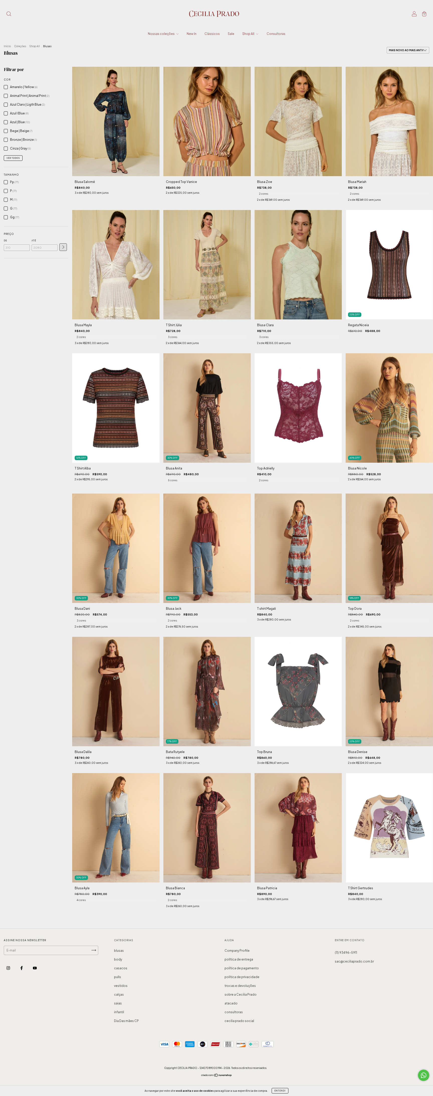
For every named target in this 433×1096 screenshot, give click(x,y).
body (118, 959)
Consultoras (276, 34)
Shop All (248, 34)
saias (118, 1003)
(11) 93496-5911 (346, 952)
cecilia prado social (239, 1021)
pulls (117, 977)
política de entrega (239, 959)
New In (191, 34)
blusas (119, 950)
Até (34, 240)
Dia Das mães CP (126, 1021)
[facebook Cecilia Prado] (22, 968)
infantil (119, 1012)
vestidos (121, 986)
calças (119, 994)
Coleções (20, 46)
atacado (231, 1003)
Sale (231, 34)
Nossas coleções (161, 34)
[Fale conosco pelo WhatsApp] (423, 1075)
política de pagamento (242, 968)
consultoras (234, 1012)
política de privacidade (242, 977)
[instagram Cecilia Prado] (8, 968)
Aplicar (63, 247)
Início (7, 46)
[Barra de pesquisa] (8, 14)
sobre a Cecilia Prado (241, 994)
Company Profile (237, 950)
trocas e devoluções (240, 986)
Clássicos (212, 34)
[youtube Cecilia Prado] (34, 968)
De (5, 240)
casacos (120, 968)
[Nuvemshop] (216, 1076)
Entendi (280, 1090)
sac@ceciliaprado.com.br (354, 961)
